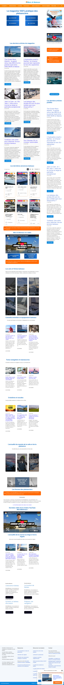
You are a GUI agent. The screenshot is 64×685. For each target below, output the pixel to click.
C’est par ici (57, 682)
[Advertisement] (22, 35)
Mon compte (54, 5)
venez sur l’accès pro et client (54, 653)
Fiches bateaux (26, 5)
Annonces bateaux (12, 5)
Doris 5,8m (20, 214)
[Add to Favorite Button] (13, 173)
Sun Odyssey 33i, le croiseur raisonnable (31, 141)
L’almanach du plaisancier (38, 654)
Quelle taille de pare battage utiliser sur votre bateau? (10, 378)
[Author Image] (6, 185)
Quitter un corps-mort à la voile (33, 378)
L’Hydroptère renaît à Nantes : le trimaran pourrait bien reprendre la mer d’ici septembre (32, 62)
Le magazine (4, 5)
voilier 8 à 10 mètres (23, 193)
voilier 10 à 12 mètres (9, 194)
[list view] (30, 169)
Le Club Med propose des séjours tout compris (22, 504)
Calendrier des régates (22, 654)
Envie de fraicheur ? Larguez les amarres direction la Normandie (33, 416)
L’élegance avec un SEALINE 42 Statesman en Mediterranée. (34, 216)
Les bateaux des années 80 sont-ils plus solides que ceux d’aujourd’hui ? (32, 104)
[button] (5, 178)
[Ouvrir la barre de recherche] (61, 5)
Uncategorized (10, 222)
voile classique (22, 220)
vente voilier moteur (22, 186)
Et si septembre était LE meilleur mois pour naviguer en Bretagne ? (22, 416)
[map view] (33, 169)
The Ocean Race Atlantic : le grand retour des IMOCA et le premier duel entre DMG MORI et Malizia (12, 62)
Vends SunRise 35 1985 (9, 187)
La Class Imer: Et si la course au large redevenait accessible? (22, 555)
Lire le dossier (9, 597)
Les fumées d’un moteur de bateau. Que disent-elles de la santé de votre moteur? (33, 338)
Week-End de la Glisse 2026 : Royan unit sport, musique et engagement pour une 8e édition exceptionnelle (10, 417)
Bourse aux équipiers (46, 5)
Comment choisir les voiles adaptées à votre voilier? (22, 337)
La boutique (20, 5)
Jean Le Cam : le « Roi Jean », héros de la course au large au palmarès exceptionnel (12, 104)
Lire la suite (8, 84)
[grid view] (28, 169)
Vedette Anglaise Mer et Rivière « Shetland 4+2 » (9, 215)
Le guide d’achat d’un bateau (39, 668)
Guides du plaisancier (36, 5)
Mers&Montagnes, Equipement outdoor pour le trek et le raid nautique (54, 663)
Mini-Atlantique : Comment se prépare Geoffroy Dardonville (34, 555)
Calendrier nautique (54, 94)
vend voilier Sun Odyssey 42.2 (33, 187)
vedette (33, 223)
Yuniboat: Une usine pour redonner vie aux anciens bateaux (12, 141)
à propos (33, 683)
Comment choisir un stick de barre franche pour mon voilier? (10, 337)
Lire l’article (8, 350)
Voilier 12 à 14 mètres (34, 194)
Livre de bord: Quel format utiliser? (21, 378)
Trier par (36, 169)
